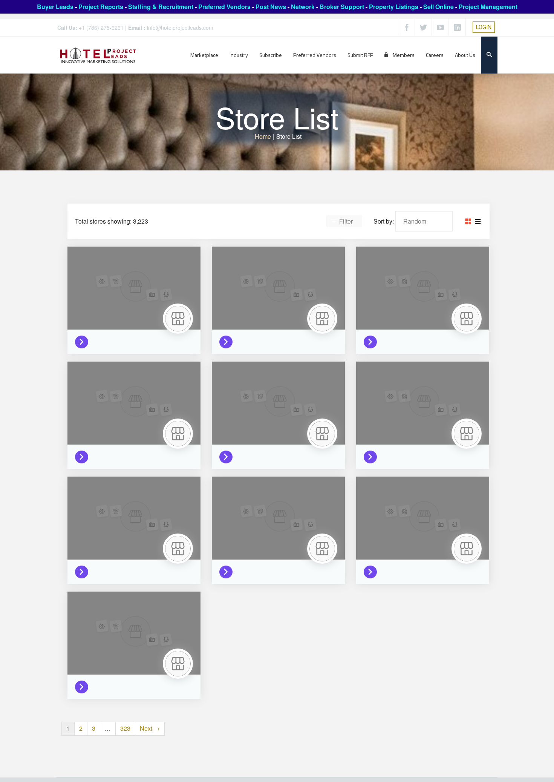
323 (125, 728)
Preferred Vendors (224, 6)
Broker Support (342, 6)
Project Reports (100, 6)
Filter (346, 221)
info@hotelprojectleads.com (180, 27)
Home (263, 136)
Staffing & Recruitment (160, 6)
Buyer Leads (55, 6)
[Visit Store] (83, 340)
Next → (150, 728)
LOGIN (483, 27)
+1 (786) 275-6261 (101, 27)
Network (303, 6)
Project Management (488, 6)
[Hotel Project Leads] (98, 55)
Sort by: (383, 221)
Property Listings (393, 6)
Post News (271, 6)
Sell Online (438, 6)
